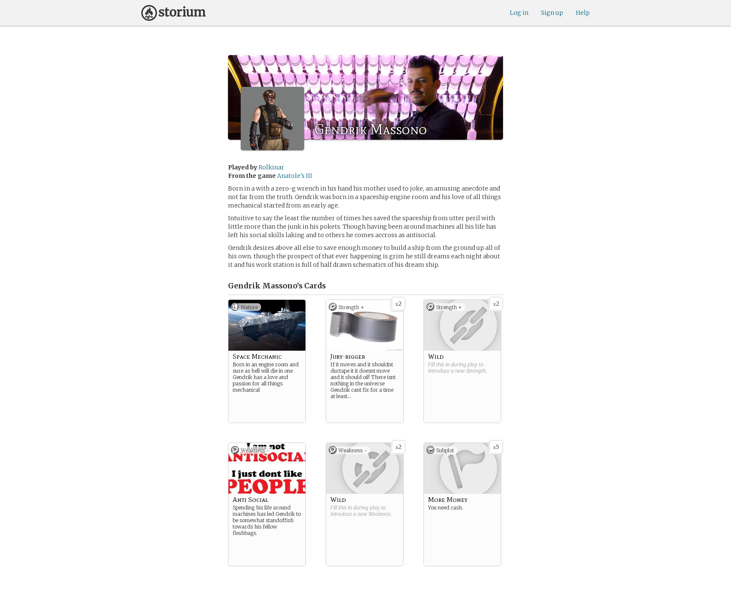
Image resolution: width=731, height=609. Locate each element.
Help (583, 13)
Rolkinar (271, 167)
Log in (519, 13)
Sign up (552, 13)
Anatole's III (294, 176)
